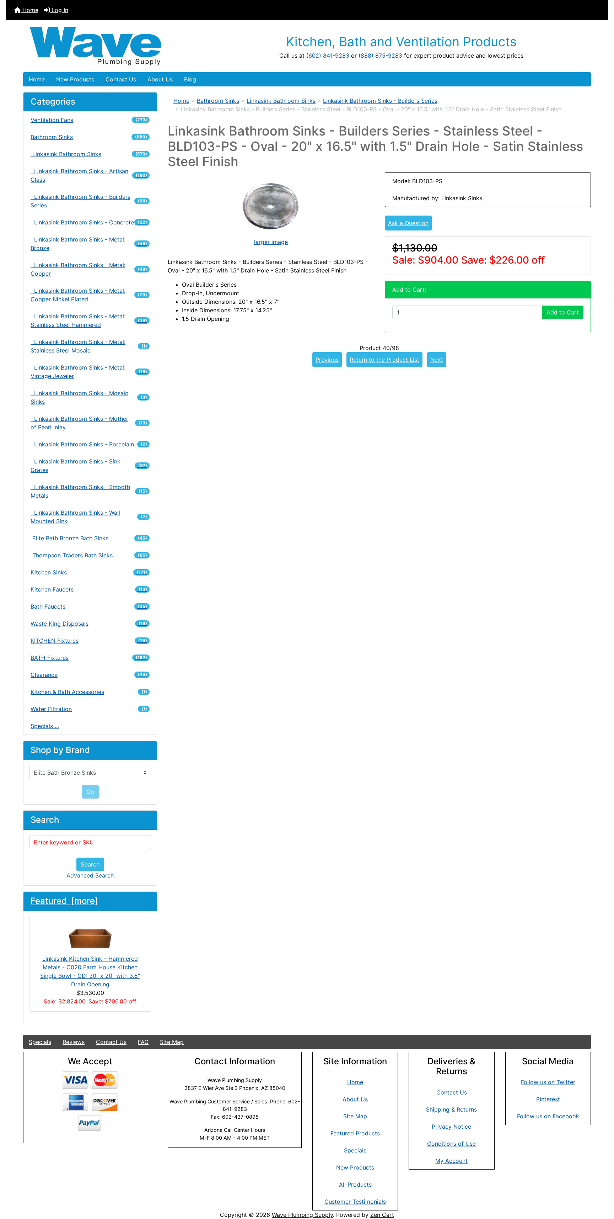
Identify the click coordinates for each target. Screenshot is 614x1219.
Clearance (89, 674)
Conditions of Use (451, 1143)
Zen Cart (382, 1214)
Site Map (172, 1041)
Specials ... (45, 726)
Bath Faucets (89, 606)
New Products (75, 79)
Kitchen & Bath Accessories (89, 691)
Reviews (74, 1041)
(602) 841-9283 (327, 55)
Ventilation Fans (89, 119)
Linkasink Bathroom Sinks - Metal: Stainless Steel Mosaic (89, 346)
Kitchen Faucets (89, 589)
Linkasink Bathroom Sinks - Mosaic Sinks (89, 397)
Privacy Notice (451, 1126)
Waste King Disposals (89, 623)
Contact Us (121, 79)
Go (90, 791)
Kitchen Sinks (89, 572)
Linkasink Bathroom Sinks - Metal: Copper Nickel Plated (89, 295)
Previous (327, 359)
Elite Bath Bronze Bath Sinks (89, 538)
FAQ (143, 1041)
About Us (160, 79)
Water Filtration (89, 708)
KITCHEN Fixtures (89, 640)
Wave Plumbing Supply (302, 1214)
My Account (451, 1160)
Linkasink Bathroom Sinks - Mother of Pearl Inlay (89, 423)
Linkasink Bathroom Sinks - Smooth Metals (89, 491)
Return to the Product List (384, 359)
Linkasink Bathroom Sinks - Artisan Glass (89, 175)
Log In (59, 10)
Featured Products (355, 1133)
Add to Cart (562, 312)
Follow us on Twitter (548, 1082)
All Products (355, 1184)
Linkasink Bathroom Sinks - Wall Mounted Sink (89, 517)
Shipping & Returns (451, 1109)
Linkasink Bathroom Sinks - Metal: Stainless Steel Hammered (89, 320)
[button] (600, 1184)
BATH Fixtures (89, 657)
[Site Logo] (118, 46)
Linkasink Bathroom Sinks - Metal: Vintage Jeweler (89, 372)
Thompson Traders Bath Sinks (89, 555)
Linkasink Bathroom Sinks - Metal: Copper (89, 269)
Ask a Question (408, 223)
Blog (190, 79)
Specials (40, 1041)
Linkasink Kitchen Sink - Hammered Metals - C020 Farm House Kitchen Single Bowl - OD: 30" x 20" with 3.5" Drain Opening (90, 971)
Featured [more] (64, 901)
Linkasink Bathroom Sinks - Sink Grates (89, 465)
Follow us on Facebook (548, 1116)
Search (90, 864)
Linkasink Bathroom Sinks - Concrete (89, 222)
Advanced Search (90, 875)
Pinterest (548, 1099)
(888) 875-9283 (380, 55)
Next (436, 359)
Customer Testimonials (355, 1201)
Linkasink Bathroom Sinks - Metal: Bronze (89, 243)
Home (29, 10)
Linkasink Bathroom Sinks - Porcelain (89, 444)
